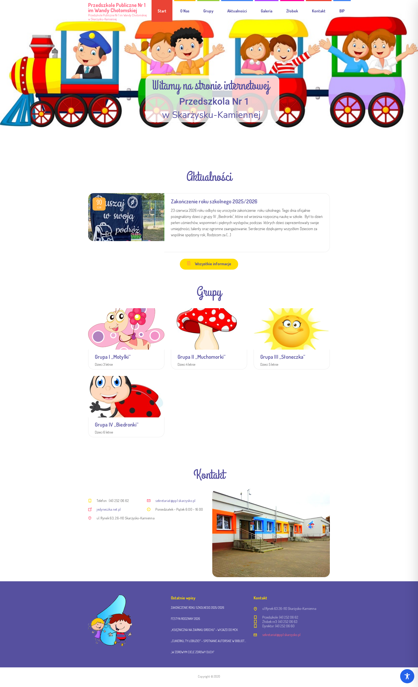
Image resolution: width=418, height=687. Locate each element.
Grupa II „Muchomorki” (202, 356)
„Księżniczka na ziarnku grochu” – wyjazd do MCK (204, 630)
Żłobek (292, 11)
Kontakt (318, 11)
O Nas (184, 11)
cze (99, 205)
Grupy (208, 11)
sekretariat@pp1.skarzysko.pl (175, 500)
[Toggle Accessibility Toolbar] (407, 676)
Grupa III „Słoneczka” (282, 356)
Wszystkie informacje (213, 263)
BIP (342, 11)
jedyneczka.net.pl (109, 509)
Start (162, 11)
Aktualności (237, 11)
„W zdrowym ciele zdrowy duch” (192, 652)
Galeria (266, 11)
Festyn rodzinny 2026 (185, 619)
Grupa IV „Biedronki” (116, 424)
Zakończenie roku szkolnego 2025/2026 (214, 201)
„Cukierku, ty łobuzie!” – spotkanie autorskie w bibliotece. (209, 641)
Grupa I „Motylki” (113, 356)
